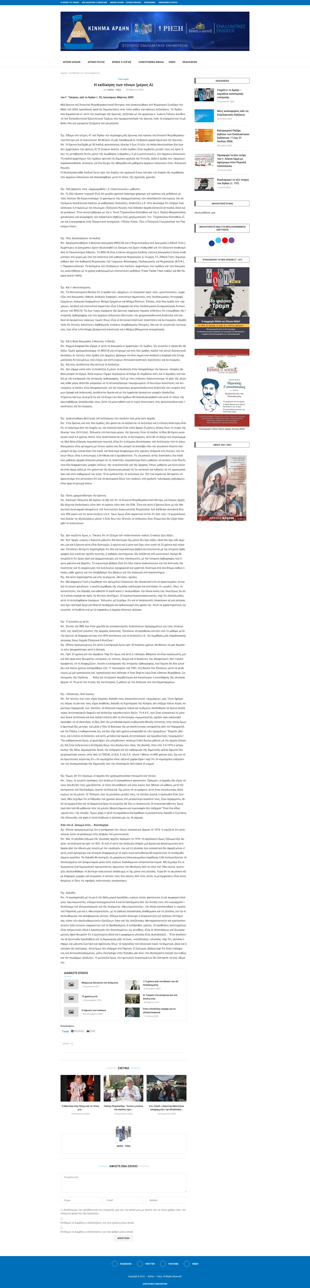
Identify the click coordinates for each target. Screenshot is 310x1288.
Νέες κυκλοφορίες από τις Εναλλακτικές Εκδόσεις (233, 113)
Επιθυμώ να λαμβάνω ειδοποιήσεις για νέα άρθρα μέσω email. (97, 1231)
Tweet (65, 1031)
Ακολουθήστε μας (205, 212)
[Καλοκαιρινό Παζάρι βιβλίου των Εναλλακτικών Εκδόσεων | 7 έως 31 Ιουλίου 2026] (204, 135)
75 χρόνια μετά (89, 996)
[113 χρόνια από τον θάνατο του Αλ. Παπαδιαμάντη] (132, 985)
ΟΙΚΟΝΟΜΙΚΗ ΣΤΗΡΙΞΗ (167, 2)
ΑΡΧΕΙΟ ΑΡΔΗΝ (71, 62)
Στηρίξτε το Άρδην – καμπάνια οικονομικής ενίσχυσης (230, 94)
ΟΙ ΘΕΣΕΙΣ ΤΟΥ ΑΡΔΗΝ (70, 2)
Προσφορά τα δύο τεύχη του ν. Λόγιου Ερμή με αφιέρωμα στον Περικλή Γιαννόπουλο (231, 161)
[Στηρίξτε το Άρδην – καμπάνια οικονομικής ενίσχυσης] (204, 94)
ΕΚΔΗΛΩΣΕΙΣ (190, 62)
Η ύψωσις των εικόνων (94, 1010)
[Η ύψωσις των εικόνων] (71, 1012)
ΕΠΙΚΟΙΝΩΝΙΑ (149, 2)
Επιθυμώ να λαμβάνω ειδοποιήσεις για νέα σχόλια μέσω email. (97, 1222)
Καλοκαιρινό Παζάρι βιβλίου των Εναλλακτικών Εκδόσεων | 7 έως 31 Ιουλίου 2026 (233, 136)
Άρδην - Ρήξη (114, 89)
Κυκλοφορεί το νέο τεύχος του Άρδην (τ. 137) (233, 181)
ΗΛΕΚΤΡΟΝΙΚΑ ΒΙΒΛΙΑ (151, 62)
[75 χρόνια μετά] (71, 998)
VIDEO (172, 62)
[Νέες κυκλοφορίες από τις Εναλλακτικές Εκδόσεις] (204, 115)
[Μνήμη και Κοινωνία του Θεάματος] (71, 984)
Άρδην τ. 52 (68, 1044)
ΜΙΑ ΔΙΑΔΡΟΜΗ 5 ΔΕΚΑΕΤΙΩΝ (94, 2)
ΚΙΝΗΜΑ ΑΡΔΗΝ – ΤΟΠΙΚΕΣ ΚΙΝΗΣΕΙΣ (125, 2)
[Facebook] (242, 2)
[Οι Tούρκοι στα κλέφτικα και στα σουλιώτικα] (132, 998)
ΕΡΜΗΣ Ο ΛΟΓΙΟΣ (121, 62)
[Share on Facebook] (120, 1056)
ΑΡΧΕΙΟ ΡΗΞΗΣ (96, 62)
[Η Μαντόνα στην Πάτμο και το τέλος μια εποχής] (80, 1088)
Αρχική (64, 73)
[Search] (247, 62)
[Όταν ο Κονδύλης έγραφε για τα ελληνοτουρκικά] (132, 1012)
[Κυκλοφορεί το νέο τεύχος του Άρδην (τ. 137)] (204, 184)
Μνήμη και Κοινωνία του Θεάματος (100, 982)
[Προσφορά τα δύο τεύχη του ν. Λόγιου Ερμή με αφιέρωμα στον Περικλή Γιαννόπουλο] (204, 160)
